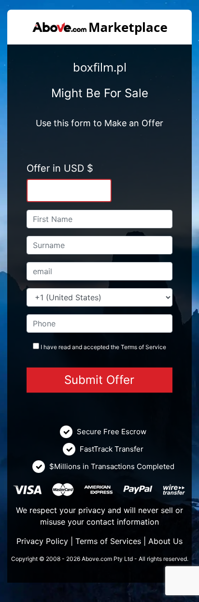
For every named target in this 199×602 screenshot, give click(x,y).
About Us (165, 541)
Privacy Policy (42, 541)
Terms (129, 347)
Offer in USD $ (60, 168)
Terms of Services (108, 541)
